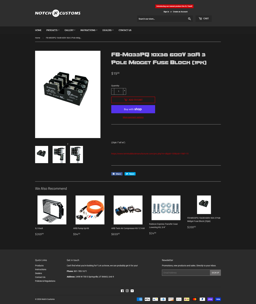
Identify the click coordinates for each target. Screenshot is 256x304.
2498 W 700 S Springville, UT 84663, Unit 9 (95, 277)
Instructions (88, 30)
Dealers (107, 30)
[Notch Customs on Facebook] (122, 291)
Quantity (115, 85)
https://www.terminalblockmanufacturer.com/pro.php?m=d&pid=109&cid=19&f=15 (149, 153)
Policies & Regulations (45, 281)
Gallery (69, 30)
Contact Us (125, 30)
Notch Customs (48, 299)
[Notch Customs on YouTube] (132, 291)
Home (38, 30)
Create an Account (180, 12)
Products (52, 30)
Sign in (166, 12)
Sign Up (215, 273)
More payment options (133, 117)
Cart (206, 18)
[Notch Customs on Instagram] (127, 291)
